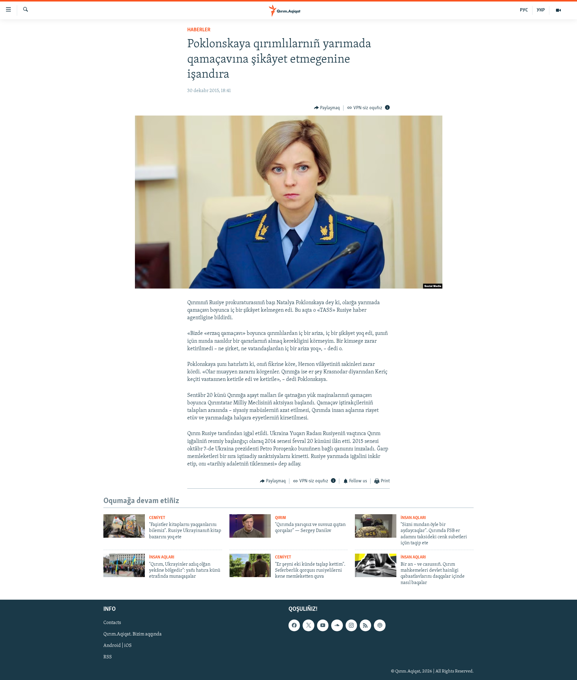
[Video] (558, 10)
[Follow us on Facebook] (294, 625)
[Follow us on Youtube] (322, 625)
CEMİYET (157, 518)
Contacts (112, 623)
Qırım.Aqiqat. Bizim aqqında (132, 634)
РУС (524, 10)
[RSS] (365, 625)
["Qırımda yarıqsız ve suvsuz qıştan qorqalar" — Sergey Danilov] (250, 526)
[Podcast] (379, 625)
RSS (107, 657)
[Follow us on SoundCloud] (337, 625)
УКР (541, 10)
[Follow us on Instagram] (351, 625)
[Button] (327, 108)
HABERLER (198, 30)
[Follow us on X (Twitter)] (308, 625)
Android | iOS (117, 646)
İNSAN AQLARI (413, 518)
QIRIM (280, 518)
